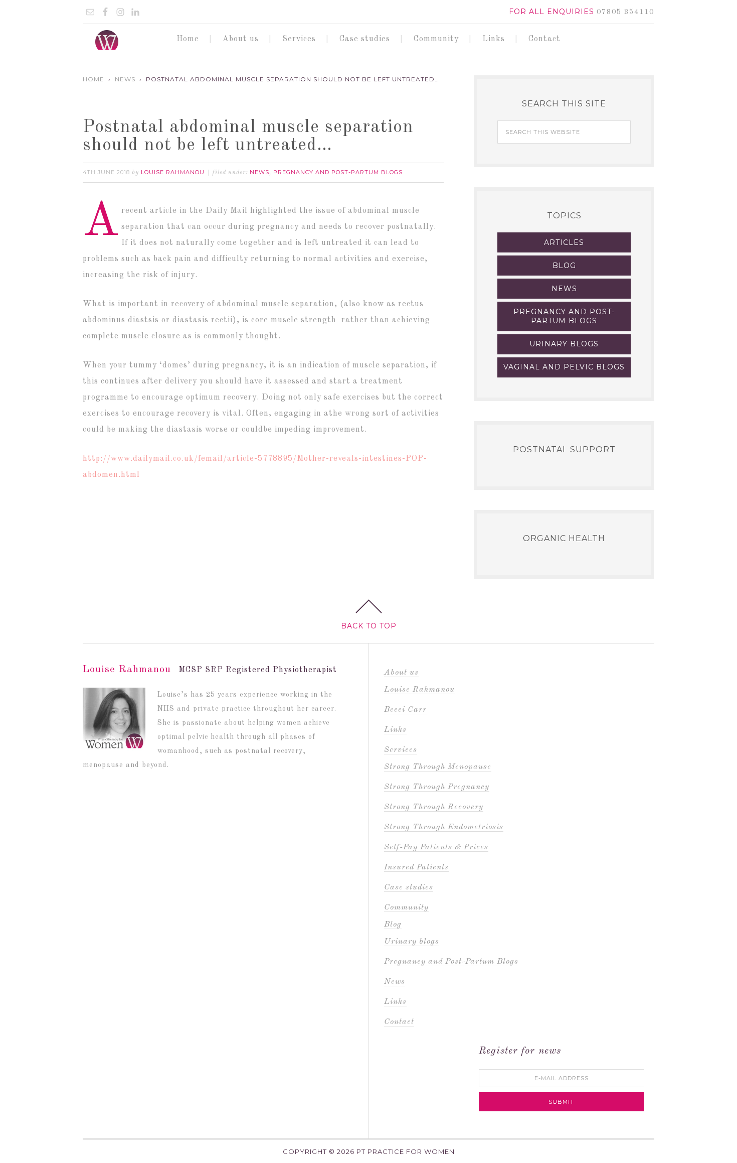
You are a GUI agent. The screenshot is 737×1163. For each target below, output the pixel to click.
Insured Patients (416, 867)
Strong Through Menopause (437, 767)
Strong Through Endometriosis (443, 827)
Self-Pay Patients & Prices (436, 847)
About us (401, 673)
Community (406, 907)
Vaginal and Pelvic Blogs (564, 366)
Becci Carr (405, 710)
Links (395, 730)
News (259, 172)
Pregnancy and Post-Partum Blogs (338, 172)
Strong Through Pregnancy (436, 787)
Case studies (408, 887)
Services (400, 750)
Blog (564, 265)
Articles (564, 242)
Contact (399, 1022)
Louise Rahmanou (419, 690)
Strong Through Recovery (433, 807)
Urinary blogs (564, 343)
